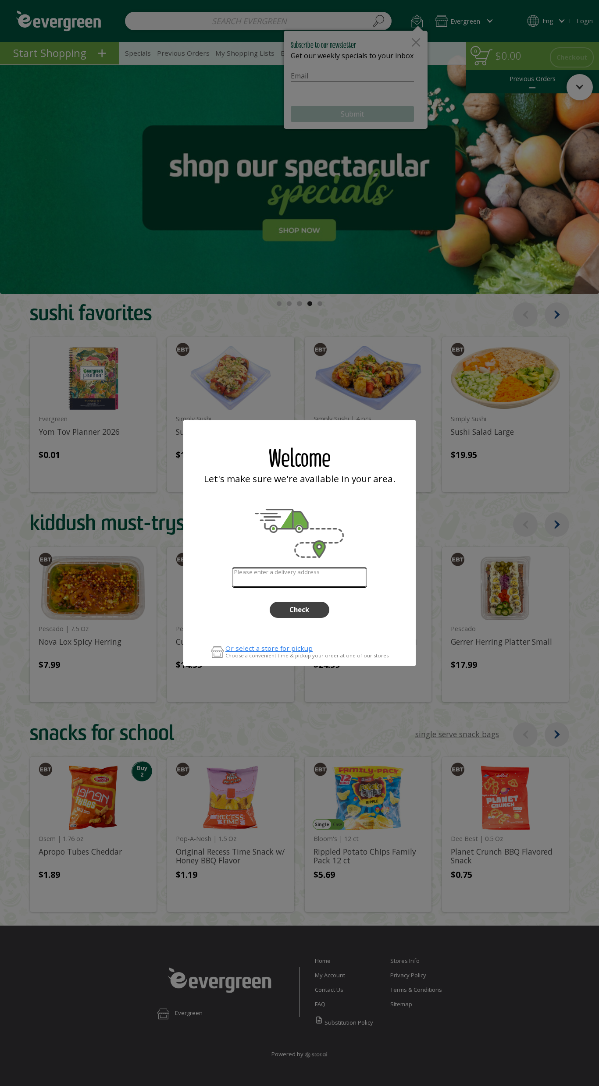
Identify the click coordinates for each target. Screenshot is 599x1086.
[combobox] (299, 577)
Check (299, 609)
